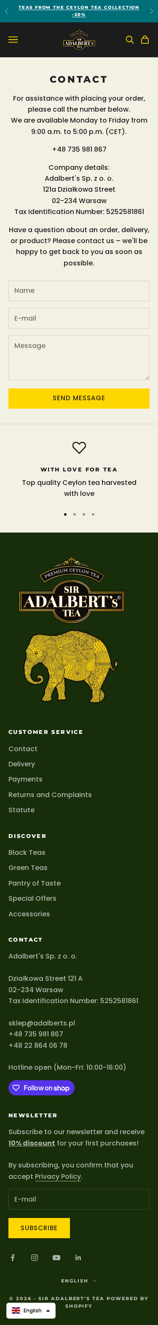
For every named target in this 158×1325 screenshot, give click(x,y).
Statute (21, 810)
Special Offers (32, 898)
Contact (22, 749)
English (74, 1281)
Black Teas (27, 852)
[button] (31, 1310)
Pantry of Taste (34, 883)
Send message (79, 397)
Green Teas (28, 868)
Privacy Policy (58, 1176)
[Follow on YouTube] (56, 1257)
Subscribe (39, 1227)
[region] (79, 470)
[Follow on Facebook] (12, 1257)
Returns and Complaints (50, 795)
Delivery (21, 764)
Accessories (29, 914)
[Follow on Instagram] (34, 1257)
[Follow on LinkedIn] (78, 1257)
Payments (25, 779)
